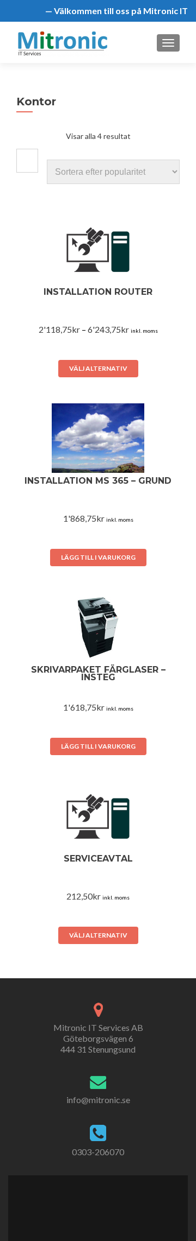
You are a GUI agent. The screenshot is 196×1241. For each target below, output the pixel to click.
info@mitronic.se (98, 1099)
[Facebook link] (80, 1201)
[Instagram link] (115, 1201)
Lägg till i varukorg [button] (98, 557)
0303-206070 (98, 1152)
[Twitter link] (91, 1201)
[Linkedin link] (103, 1201)
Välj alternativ (98, 368)
